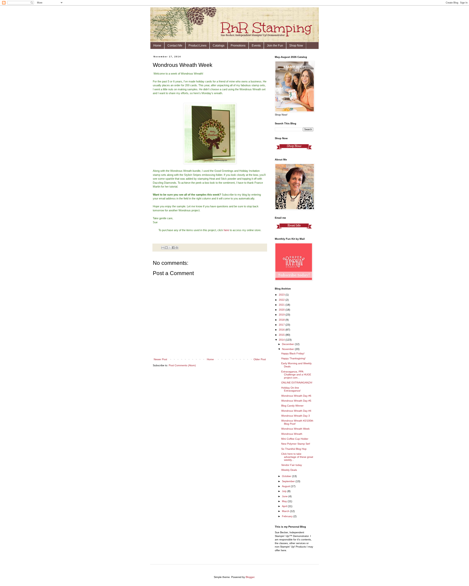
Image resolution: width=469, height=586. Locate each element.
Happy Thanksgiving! (293, 358)
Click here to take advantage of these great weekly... (297, 456)
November (288, 349)
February (287, 516)
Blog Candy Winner (292, 405)
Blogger (250, 577)
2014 (282, 339)
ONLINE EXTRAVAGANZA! (296, 382)
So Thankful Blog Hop (293, 448)
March (286, 511)
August (286, 486)
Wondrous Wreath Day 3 (295, 415)
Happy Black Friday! (292, 353)
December (288, 344)
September (289, 481)
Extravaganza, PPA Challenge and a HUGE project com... (296, 374)
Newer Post (160, 359)
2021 (282, 304)
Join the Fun (275, 45)
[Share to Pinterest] (177, 247)
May (285, 501)
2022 (282, 299)
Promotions (238, 45)
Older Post (260, 359)
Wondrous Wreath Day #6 (296, 395)
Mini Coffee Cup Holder (294, 438)
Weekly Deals (289, 469)
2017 (282, 324)
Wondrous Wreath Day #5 (296, 400)
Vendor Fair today (291, 464)
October (287, 476)
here (226, 230)
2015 (282, 334)
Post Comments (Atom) (182, 365)
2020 (282, 309)
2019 (282, 314)
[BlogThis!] (166, 247)
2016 (282, 329)
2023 (282, 294)
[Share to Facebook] (173, 247)
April (285, 506)
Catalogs (218, 45)
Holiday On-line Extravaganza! (291, 389)
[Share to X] (170, 247)
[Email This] (163, 247)
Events (256, 45)
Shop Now (296, 45)
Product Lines (197, 45)
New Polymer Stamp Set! (295, 443)
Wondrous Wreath (291, 433)
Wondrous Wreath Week (295, 428)
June (285, 496)
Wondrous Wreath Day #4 (296, 410)
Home (157, 45)
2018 (282, 319)
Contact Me (174, 45)
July (284, 491)
